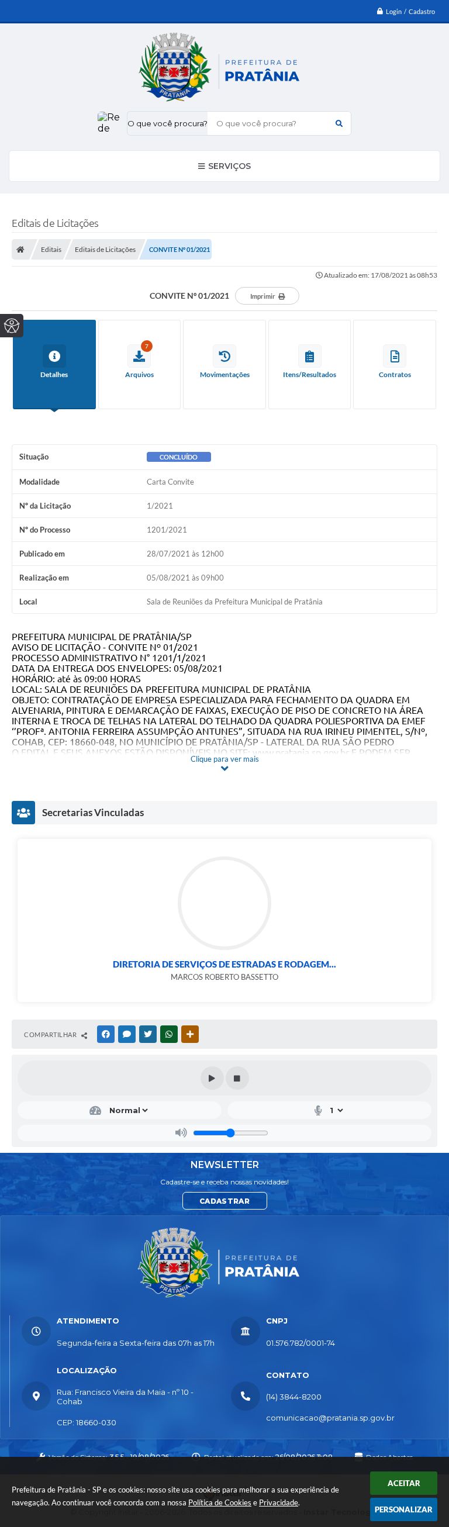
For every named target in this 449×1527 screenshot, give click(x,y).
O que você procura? (167, 123)
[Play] (212, 1078)
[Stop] (237, 1078)
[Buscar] (339, 123)
